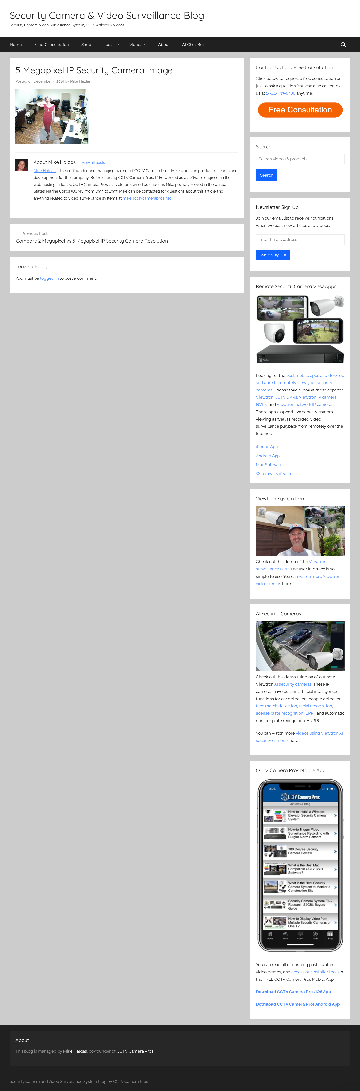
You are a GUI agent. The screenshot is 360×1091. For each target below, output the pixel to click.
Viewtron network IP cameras (305, 404)
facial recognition (315, 705)
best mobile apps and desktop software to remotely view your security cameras (300, 382)
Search (266, 175)
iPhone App (267, 446)
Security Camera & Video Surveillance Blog (107, 15)
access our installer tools (315, 971)
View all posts (93, 162)
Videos (135, 44)
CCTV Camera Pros (135, 1051)
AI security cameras (293, 684)
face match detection (276, 705)
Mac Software (269, 464)
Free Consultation (51, 44)
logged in (49, 278)
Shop (86, 44)
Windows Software (274, 473)
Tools (108, 44)
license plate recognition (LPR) (285, 713)
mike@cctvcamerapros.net (147, 198)
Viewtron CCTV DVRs (276, 397)
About (164, 44)
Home (16, 44)
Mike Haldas (80, 81)
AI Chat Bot (193, 44)
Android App (268, 455)
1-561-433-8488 (280, 93)
